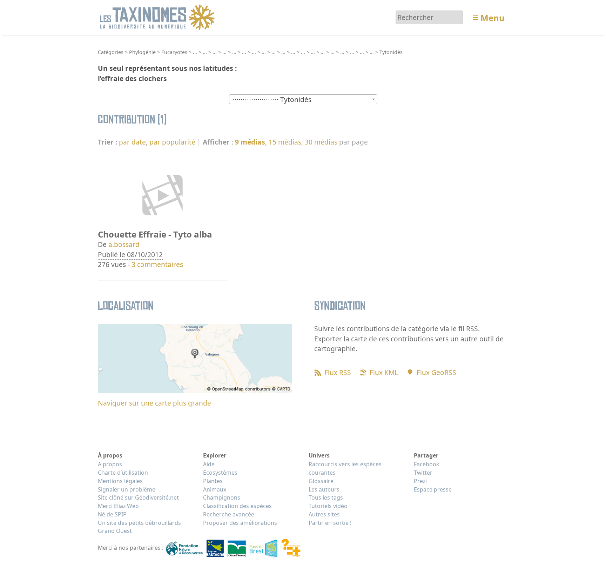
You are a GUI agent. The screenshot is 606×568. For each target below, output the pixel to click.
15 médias (285, 142)
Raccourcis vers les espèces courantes (345, 468)
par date (132, 142)
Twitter (423, 472)
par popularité (172, 142)
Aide (209, 464)
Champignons (221, 497)
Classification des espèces (237, 506)
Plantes (213, 481)
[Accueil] (158, 16)
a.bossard (124, 244)
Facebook (426, 464)
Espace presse (433, 489)
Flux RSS (337, 372)
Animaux (214, 489)
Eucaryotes (174, 52)
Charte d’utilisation (123, 472)
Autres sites (324, 514)
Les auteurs (324, 489)
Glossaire (321, 481)
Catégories (110, 52)
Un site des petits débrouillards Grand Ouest (139, 527)
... (195, 52)
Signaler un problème (126, 489)
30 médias (321, 142)
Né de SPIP (112, 514)
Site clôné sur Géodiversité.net (138, 497)
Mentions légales (120, 481)
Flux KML (384, 372)
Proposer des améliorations (240, 523)
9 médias (250, 142)
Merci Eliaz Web (118, 506)
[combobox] (303, 99)
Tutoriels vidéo (328, 506)
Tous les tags (326, 497)
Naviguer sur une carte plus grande (154, 403)
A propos (110, 464)
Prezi (420, 481)
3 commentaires (157, 264)
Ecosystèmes (220, 472)
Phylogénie (142, 52)
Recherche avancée (228, 514)
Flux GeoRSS (436, 372)
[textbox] (303, 100)
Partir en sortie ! (330, 523)
